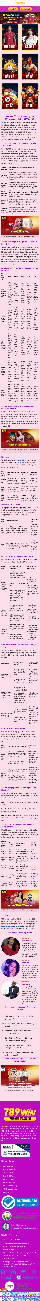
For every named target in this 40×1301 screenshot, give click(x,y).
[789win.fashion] (20, 3)
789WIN (4, 1126)
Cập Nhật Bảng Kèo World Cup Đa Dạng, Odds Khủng (20, 1087)
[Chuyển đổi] (3, 1017)
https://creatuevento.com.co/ (11, 926)
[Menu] (2, 3)
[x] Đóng (3, 1290)
